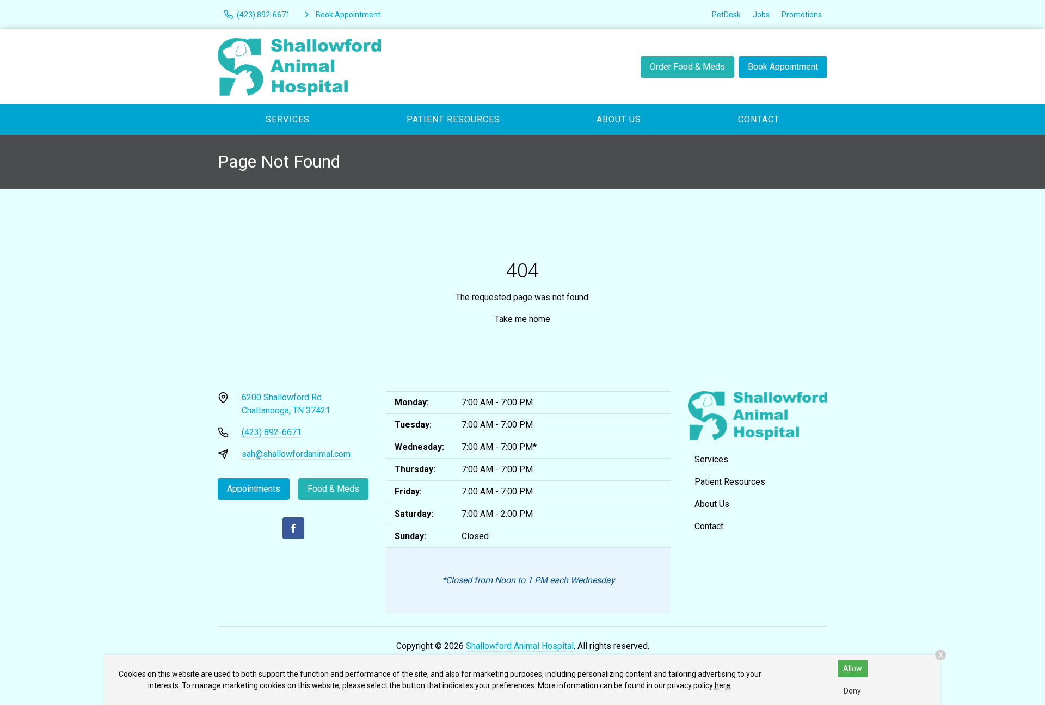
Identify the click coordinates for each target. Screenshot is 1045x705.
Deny (852, 691)
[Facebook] (293, 528)
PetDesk (726, 14)
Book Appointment (783, 66)
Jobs (761, 14)
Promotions (802, 14)
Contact (758, 119)
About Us (619, 119)
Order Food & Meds (687, 66)
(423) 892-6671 (272, 432)
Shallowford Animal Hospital (520, 646)
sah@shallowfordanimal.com (296, 454)
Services (288, 119)
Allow (852, 668)
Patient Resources (453, 119)
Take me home (522, 319)
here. (723, 685)
